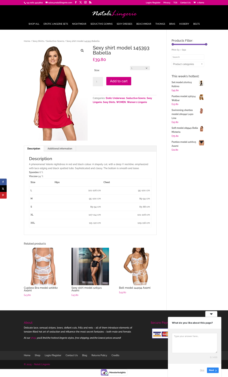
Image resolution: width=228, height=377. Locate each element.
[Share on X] (3, 188)
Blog (84, 355)
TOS (175, 3)
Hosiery (184, 24)
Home (27, 41)
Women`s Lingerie (137, 102)
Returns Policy (99, 355)
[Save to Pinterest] (3, 195)
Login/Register (153, 3)
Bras (172, 24)
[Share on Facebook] (3, 182)
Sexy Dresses (124, 24)
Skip (202, 370)
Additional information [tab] (60, 148)
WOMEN (121, 102)
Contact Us (185, 3)
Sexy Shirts (38, 41)
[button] (82, 51)
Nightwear (79, 24)
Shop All (34, 24)
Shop (37, 355)
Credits (115, 355)
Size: (96, 70)
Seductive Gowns (101, 24)
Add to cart (119, 81)
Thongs (160, 24)
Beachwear (143, 24)
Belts (196, 24)
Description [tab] (33, 148)
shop (33, 338)
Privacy (166, 3)
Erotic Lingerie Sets (56, 24)
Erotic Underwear (115, 98)
